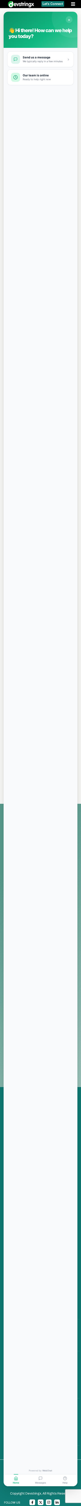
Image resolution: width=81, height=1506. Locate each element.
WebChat (47, 1470)
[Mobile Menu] (75, 4)
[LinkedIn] (57, 1502)
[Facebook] (32, 1502)
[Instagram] (49, 1502)
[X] (40, 1502)
